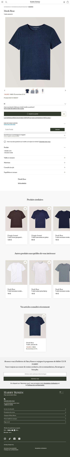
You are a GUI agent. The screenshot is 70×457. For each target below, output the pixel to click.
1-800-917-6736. (8, 404)
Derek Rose (9, 11)
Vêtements (7, 6)
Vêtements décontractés (19, 6)
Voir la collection (22, 183)
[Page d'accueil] (35, 2)
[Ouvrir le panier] (67, 2)
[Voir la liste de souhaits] (64, 2)
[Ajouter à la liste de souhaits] (25, 208)
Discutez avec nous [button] (9, 401)
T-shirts (30, 6)
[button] (2, 2)
